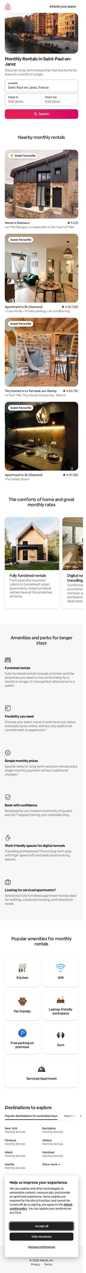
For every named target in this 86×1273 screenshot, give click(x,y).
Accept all (41, 1226)
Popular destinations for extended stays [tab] (31, 1116)
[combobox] (41, 87)
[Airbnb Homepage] (8, 6)
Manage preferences (41, 1247)
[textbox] (23, 101)
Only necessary (42, 1236)
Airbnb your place (62, 6)
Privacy (35, 1264)
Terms (48, 1264)
